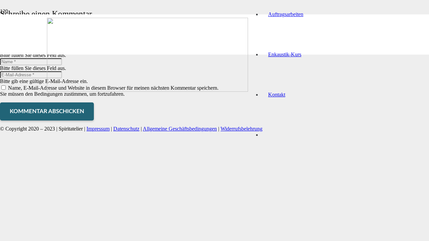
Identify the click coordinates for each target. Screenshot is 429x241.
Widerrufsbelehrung (241, 129)
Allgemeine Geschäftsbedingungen (180, 129)
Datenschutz (126, 129)
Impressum (98, 129)
